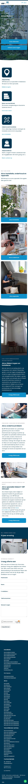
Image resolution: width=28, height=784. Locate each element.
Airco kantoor (7, 743)
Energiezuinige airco (8, 670)
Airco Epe (6, 693)
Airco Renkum (7, 704)
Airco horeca (7, 749)
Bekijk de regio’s (6, 87)
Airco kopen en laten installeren (11, 662)
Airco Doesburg (7, 689)
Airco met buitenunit (8, 713)
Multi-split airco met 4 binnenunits (11, 725)
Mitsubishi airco (7, 666)
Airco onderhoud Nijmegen (10, 657)
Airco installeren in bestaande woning (12, 663)
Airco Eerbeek (7, 694)
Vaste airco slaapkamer (9, 756)
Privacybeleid (17, 777)
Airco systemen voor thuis (9, 738)
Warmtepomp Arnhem (9, 676)
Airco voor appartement (9, 733)
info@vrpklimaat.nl (8, 763)
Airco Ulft (6, 699)
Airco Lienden (7, 697)
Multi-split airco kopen (9, 720)
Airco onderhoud (14, 257)
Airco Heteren (7, 696)
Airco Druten (6, 691)
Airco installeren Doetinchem (10, 654)
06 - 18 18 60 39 (7, 761)
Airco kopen (6, 660)
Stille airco (6, 668)
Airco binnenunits (7, 712)
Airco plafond (7, 740)
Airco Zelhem (7, 701)
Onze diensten (14, 41)
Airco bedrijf (6, 683)
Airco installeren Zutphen (9, 652)
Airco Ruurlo (6, 707)
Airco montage (7, 658)
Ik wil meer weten (7, 110)
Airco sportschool (8, 737)
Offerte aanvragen (14, 47)
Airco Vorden (7, 709)
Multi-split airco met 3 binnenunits (11, 723)
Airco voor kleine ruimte (9, 745)
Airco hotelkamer (7, 751)
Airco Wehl (6, 710)
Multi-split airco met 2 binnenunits (11, 721)
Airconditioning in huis (8, 735)
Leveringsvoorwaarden (7, 778)
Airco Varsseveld (7, 702)
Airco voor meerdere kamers (10, 732)
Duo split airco (7, 718)
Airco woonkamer (8, 748)
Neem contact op (7, 158)
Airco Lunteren (7, 688)
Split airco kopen (7, 717)
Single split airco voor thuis (10, 715)
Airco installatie (6, 134)
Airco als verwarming (8, 730)
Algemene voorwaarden (7, 777)
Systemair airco (7, 665)
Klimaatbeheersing (8, 753)
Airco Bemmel (7, 685)
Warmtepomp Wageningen (10, 678)
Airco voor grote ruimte (9, 746)
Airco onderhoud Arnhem (9, 655)
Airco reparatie (14, 296)
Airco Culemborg (7, 686)
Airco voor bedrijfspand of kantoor (11, 741)
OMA (3, 782)
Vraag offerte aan (14, 395)
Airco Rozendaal (7, 705)
